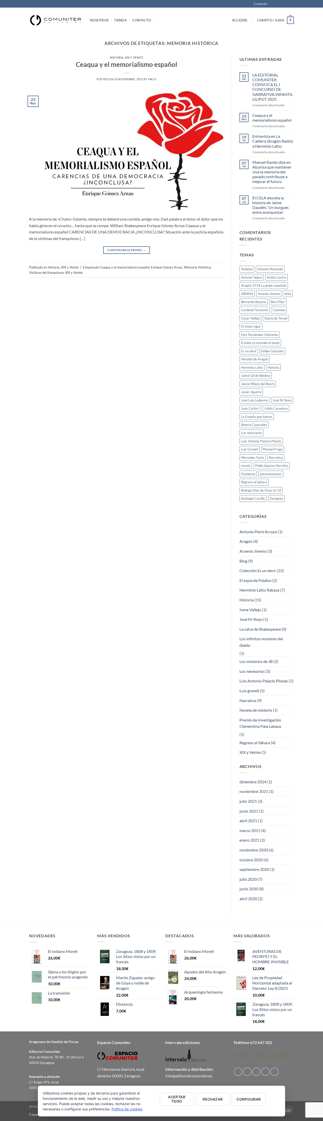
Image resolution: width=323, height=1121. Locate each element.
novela (246, 466)
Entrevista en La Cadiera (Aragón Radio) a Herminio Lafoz (272, 141)
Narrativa (276, 458)
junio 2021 (248, 811)
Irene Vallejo (250, 609)
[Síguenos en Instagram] (277, 4)
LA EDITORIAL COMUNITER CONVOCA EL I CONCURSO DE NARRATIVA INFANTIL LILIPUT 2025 (272, 86)
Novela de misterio (255, 710)
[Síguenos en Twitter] (286, 4)
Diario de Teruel (275, 318)
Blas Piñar (278, 302)
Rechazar (213, 1099)
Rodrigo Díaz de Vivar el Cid (261, 490)
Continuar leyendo (126, 250)
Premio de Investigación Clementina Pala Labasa (260, 723)
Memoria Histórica (197, 267)
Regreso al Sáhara (254, 482)
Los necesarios (251, 433)
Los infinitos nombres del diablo (261, 642)
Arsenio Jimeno (269, 294)
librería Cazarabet (254, 425)
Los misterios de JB (256, 661)
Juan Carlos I (250, 408)
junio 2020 (248, 888)
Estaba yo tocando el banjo (260, 343)
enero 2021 (249, 840)
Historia (117, 57)
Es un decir (249, 351)
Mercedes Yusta (252, 458)
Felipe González (272, 351)
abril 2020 (248, 898)
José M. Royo (282, 400)
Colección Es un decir (257, 570)
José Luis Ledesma (254, 400)
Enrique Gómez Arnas (166, 267)
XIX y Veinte (134, 57)
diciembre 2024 (252, 781)
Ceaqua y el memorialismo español (126, 64)
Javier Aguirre (251, 392)
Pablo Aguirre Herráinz (271, 466)
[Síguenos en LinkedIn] (274, 1071)
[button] (240, 20)
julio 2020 (248, 879)
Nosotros (99, 20)
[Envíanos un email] (291, 4)
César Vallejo (250, 318)
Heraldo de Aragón (254, 359)
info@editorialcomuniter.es (188, 1075)
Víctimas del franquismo (46, 273)
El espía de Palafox (255, 580)
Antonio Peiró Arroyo (258, 531)
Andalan (247, 269)
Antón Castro (276, 277)
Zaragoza (276, 498)
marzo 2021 (249, 830)
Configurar (248, 1099)
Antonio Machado (270, 269)
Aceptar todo (176, 1099)
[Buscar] (158, 20)
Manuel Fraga (273, 449)
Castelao (279, 310)
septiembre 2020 (254, 869)
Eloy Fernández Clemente (259, 335)
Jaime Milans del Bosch (257, 384)
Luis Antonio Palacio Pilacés (263, 680)
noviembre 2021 (253, 791)
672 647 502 (261, 1042)
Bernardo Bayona (253, 302)
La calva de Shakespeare (260, 629)
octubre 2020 (251, 859)
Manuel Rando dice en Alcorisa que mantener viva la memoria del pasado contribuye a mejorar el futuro (271, 172)
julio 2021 (248, 801)
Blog (243, 560)
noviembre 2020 (253, 849)
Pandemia (248, 474)
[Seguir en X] (281, 4)
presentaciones (271, 474)
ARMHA (247, 294)
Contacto (260, 4)
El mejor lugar (251, 326)
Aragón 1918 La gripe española (263, 285)
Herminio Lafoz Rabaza (259, 590)
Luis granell (249, 690)
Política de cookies (127, 1109)
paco (152, 79)
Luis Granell (249, 449)
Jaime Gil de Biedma (255, 375)
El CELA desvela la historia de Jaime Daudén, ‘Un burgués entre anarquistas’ (270, 205)
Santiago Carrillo (253, 498)
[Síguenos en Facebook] (272, 4)
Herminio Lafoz (252, 367)
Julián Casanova (276, 408)
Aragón (245, 541)
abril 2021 (248, 820)
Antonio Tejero (251, 277)
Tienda (120, 20)
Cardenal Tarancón (254, 310)
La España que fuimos (256, 417)
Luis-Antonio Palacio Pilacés (261, 441)
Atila (287, 294)
